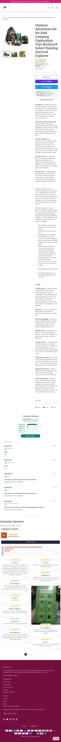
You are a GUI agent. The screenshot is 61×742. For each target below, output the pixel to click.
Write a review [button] (30, 436)
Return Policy (6, 681)
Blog (4, 704)
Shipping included (39, 68)
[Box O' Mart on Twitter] (7, 719)
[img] (8, 446)
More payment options (46, 99)
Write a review (16, 525)
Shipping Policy (7, 679)
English (24, 726)
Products (5, 698)
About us (5, 695)
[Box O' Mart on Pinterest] (10, 719)
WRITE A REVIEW (30, 542)
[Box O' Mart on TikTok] (16, 719)
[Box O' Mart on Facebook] (4, 719)
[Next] (28, 54)
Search (5, 701)
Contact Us (6, 690)
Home (4, 17)
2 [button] (28, 515)
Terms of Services (8, 687)
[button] (39, 64)
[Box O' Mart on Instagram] (13, 719)
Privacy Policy (7, 684)
